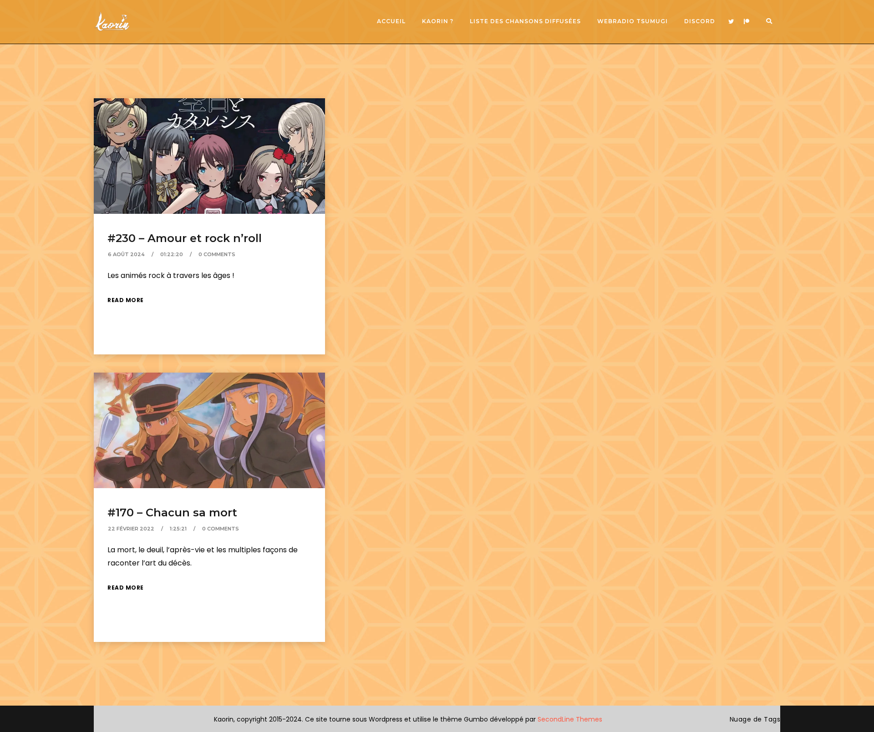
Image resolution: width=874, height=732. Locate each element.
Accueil (391, 21)
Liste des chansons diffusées (525, 21)
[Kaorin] (112, 21)
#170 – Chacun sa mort (172, 512)
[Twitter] (731, 22)
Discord (699, 21)
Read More (125, 300)
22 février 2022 (131, 528)
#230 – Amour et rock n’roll (184, 238)
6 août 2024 (126, 254)
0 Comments (216, 254)
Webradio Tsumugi (632, 21)
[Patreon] (746, 22)
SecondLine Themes (570, 719)
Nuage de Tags (755, 719)
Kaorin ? (437, 21)
